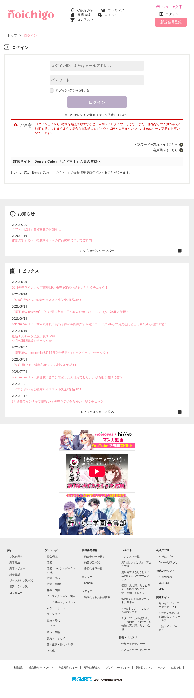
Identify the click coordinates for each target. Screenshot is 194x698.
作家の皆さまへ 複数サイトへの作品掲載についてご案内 (52, 240)
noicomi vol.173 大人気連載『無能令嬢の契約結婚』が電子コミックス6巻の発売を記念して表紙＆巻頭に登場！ (89, 324)
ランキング (116, 10)
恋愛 (49, 562)
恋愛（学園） (54, 584)
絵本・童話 (53, 632)
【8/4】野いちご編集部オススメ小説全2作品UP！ (46, 365)
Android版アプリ (168, 562)
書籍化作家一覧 (93, 568)
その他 (51, 650)
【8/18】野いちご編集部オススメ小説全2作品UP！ (47, 300)
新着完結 (14, 562)
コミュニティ (17, 592)
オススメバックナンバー (135, 649)
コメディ (52, 626)
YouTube (164, 582)
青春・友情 (53, 590)
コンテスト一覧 (130, 556)
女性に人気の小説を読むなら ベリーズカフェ (169, 617)
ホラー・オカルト (57, 608)
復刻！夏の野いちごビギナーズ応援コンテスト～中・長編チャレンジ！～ (135, 589)
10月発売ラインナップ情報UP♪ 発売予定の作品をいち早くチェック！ (60, 287)
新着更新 (14, 574)
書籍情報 (83, 15)
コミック (111, 15)
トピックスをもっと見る (97, 412)
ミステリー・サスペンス (61, 602)
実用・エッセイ (56, 638)
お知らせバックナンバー (97, 250)
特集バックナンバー (133, 643)
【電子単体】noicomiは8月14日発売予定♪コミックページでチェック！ (60, 353)
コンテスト (85, 19)
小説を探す (85, 10)
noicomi (88, 582)
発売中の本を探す (94, 556)
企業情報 (176, 667)
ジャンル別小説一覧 (21, 580)
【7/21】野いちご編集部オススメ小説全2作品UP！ (47, 389)
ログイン (172, 14)
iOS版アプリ (166, 556)
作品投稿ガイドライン (41, 667)
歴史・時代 (53, 620)
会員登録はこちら (165, 150)
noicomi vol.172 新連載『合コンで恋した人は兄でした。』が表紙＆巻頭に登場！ (69, 377)
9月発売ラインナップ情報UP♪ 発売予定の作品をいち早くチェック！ (59, 401)
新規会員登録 (171, 22)
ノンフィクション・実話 (61, 596)
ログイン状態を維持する (72, 90)
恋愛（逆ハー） (56, 578)
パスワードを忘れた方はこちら (156, 144)
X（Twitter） (166, 576)
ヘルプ (161, 667)
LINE (161, 588)
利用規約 (18, 667)
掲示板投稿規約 (92, 667)
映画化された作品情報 (97, 597)
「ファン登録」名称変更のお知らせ (36, 229)
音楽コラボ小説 (18, 586)
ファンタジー (54, 614)
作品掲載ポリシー (68, 667)
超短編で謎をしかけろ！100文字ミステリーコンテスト (135, 576)
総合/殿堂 (52, 556)
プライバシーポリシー (118, 667)
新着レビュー (17, 568)
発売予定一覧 (92, 562)
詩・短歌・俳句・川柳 (60, 644)
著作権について (144, 667)
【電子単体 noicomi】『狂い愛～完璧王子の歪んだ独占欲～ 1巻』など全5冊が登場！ (70, 312)
